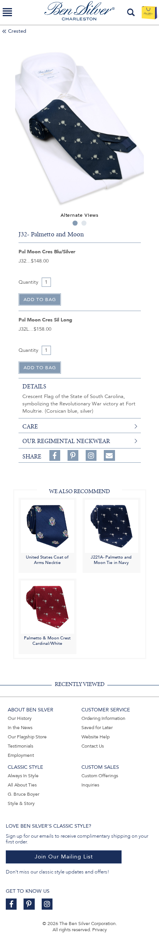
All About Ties (22, 785)
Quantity (28, 282)
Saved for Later (97, 727)
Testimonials (20, 746)
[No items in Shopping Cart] (149, 12)
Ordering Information (103, 718)
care (30, 426)
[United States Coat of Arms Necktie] (47, 525)
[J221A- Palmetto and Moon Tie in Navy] (111, 525)
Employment (21, 755)
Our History (20, 718)
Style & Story (21, 803)
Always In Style (23, 776)
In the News (20, 727)
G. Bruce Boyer (23, 794)
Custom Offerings (99, 776)
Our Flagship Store (27, 737)
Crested (17, 31)
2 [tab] (83, 223)
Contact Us (92, 746)
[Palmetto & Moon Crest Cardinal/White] (47, 607)
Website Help (95, 737)
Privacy (99, 930)
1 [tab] (75, 223)
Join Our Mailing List (64, 856)
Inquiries (90, 785)
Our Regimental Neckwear (66, 441)
